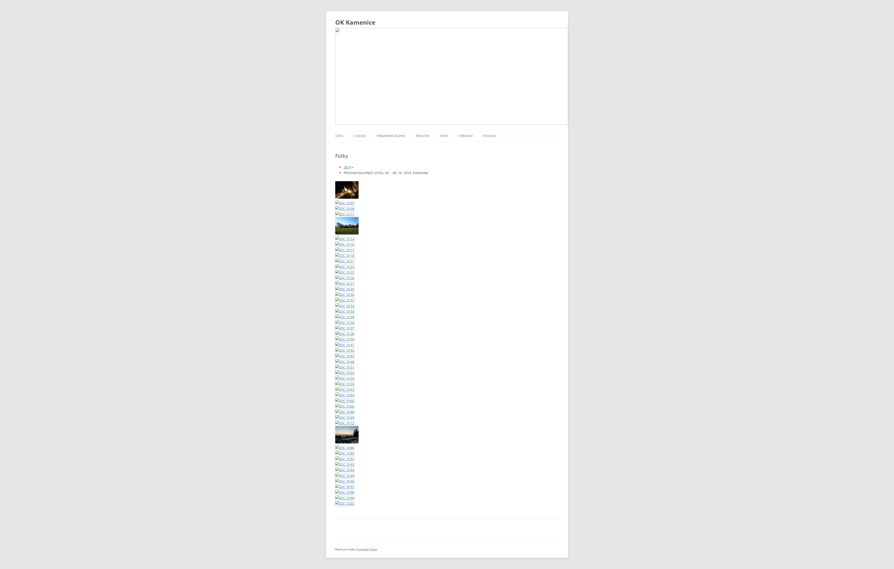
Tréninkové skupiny (390, 136)
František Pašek (367, 549)
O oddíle (359, 136)
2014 (347, 167)
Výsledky (489, 136)
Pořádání (466, 136)
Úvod (339, 136)
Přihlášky (423, 136)
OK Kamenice (355, 22)
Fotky (444, 136)
